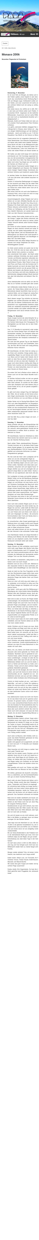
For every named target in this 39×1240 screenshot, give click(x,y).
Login (23, 34)
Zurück (5, 43)
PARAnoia (14, 34)
